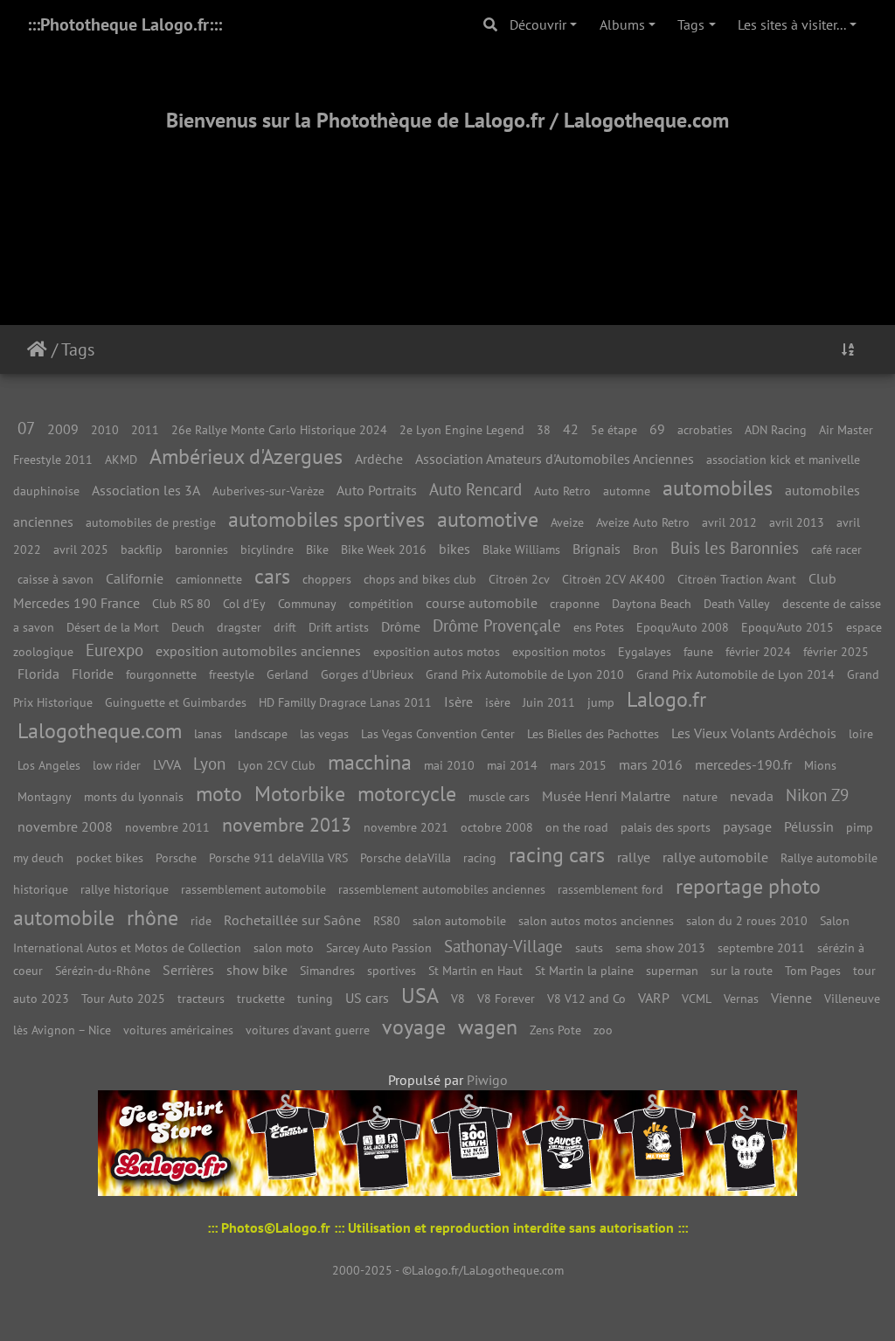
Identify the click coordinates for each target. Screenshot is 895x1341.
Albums (622, 24)
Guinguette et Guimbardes (175, 702)
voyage (414, 1026)
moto (219, 793)
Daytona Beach (651, 603)
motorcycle (406, 793)
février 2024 (758, 651)
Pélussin (809, 826)
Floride (93, 673)
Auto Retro (562, 490)
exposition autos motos (436, 651)
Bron (645, 549)
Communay (307, 603)
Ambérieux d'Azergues (246, 456)
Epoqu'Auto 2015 (787, 627)
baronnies (201, 549)
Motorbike (299, 793)
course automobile (482, 603)
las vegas (324, 733)
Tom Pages (813, 970)
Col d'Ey (244, 603)
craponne (575, 603)
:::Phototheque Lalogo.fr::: (124, 24)
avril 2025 (80, 549)
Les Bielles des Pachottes (593, 733)
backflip (142, 549)
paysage (747, 826)
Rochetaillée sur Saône (292, 920)
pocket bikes (109, 857)
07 (26, 428)
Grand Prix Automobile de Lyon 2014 (735, 674)
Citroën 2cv (519, 578)
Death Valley (737, 603)
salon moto (283, 947)
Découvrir (538, 24)
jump (600, 702)
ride (201, 920)
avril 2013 (796, 522)
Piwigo (487, 1080)
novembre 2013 (286, 824)
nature (700, 796)
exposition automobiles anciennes (258, 651)
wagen (487, 1026)
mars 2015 (578, 765)
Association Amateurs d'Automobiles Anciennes (554, 458)
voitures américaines (178, 1029)
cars (272, 576)
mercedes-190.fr (743, 764)
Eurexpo (114, 649)
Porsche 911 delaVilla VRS (278, 857)
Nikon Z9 (817, 794)
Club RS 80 (181, 603)
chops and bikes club (420, 578)
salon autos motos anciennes (596, 920)
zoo (603, 1029)
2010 (105, 429)
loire (861, 733)
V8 (458, 998)
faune (698, 651)
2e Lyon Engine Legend (461, 429)
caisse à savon (55, 578)
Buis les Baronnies (734, 547)
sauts (589, 947)
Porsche (176, 857)
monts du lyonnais (134, 796)
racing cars (557, 854)
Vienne (791, 997)
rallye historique (124, 889)
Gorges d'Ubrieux (367, 674)
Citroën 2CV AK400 (613, 578)
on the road (576, 827)
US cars (367, 997)
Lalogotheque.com (99, 730)
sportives (391, 970)
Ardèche (379, 458)
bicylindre (267, 549)
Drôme (400, 626)
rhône (152, 917)
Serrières (188, 969)
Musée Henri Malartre (606, 796)
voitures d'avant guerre (308, 1029)
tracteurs (201, 998)
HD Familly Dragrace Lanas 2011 (345, 702)
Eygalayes (644, 651)
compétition (381, 603)
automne (626, 490)
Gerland (288, 674)
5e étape (614, 429)
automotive (487, 519)
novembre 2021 (406, 827)
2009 (63, 429)
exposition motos (559, 651)
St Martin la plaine (584, 970)
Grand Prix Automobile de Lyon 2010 (525, 674)
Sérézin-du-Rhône (102, 970)
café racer (836, 549)
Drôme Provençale (497, 625)
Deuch (188, 627)
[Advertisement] (447, 207)
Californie (134, 578)
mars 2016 (651, 764)
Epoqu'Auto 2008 (682, 627)
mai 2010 (449, 765)
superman (672, 970)
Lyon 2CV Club (277, 765)
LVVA (167, 764)
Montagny (44, 796)
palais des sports (666, 827)
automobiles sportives (326, 519)
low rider (117, 765)
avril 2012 (729, 522)
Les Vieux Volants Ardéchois (753, 733)
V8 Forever (506, 998)
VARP (654, 997)
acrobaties (704, 429)
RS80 (386, 920)
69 (657, 429)
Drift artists (339, 627)
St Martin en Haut (475, 970)
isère (497, 702)
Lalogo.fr (666, 699)
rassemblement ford (610, 889)
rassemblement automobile (253, 889)
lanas (208, 733)
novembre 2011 (167, 827)
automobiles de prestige (151, 522)
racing (479, 857)
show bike (257, 969)
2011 (145, 429)
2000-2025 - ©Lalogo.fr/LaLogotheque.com (448, 1270)
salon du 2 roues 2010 (747, 920)
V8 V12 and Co (586, 998)
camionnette (209, 578)
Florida (38, 673)
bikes (454, 548)
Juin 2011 (549, 702)
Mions (820, 765)
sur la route (742, 970)
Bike (317, 549)
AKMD (121, 459)
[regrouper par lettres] (848, 349)
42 (571, 429)
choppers (326, 578)
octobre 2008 (497, 827)
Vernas (741, 998)
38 (544, 429)
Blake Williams (521, 549)
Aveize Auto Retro (643, 522)
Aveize (567, 522)
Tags (690, 24)
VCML (696, 998)
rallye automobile (715, 857)
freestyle (231, 674)
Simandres (327, 970)
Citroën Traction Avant (736, 578)
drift (285, 627)
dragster (239, 627)
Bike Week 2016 (384, 549)
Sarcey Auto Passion (379, 947)
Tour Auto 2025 (123, 998)
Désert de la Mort (112, 627)
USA (420, 995)
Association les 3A (146, 490)
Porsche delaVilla (405, 857)
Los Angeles (48, 765)
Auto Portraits (376, 490)
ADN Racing (776, 429)
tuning (315, 998)
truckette (261, 998)
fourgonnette (161, 674)
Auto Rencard (475, 489)
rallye (633, 857)
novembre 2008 (65, 826)
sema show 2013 (660, 947)
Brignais (596, 548)
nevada (752, 796)
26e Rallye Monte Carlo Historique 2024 (279, 429)
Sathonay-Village (503, 946)
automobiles (718, 487)
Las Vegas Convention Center (438, 733)
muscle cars (499, 796)
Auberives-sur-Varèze (268, 490)
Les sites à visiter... (792, 24)
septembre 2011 (761, 947)
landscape (261, 733)
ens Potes (598, 627)
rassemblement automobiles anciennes (441, 889)
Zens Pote (555, 1029)
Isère (458, 701)
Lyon (209, 763)
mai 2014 (512, 765)
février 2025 (836, 651)
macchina (370, 762)
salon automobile (459, 920)
